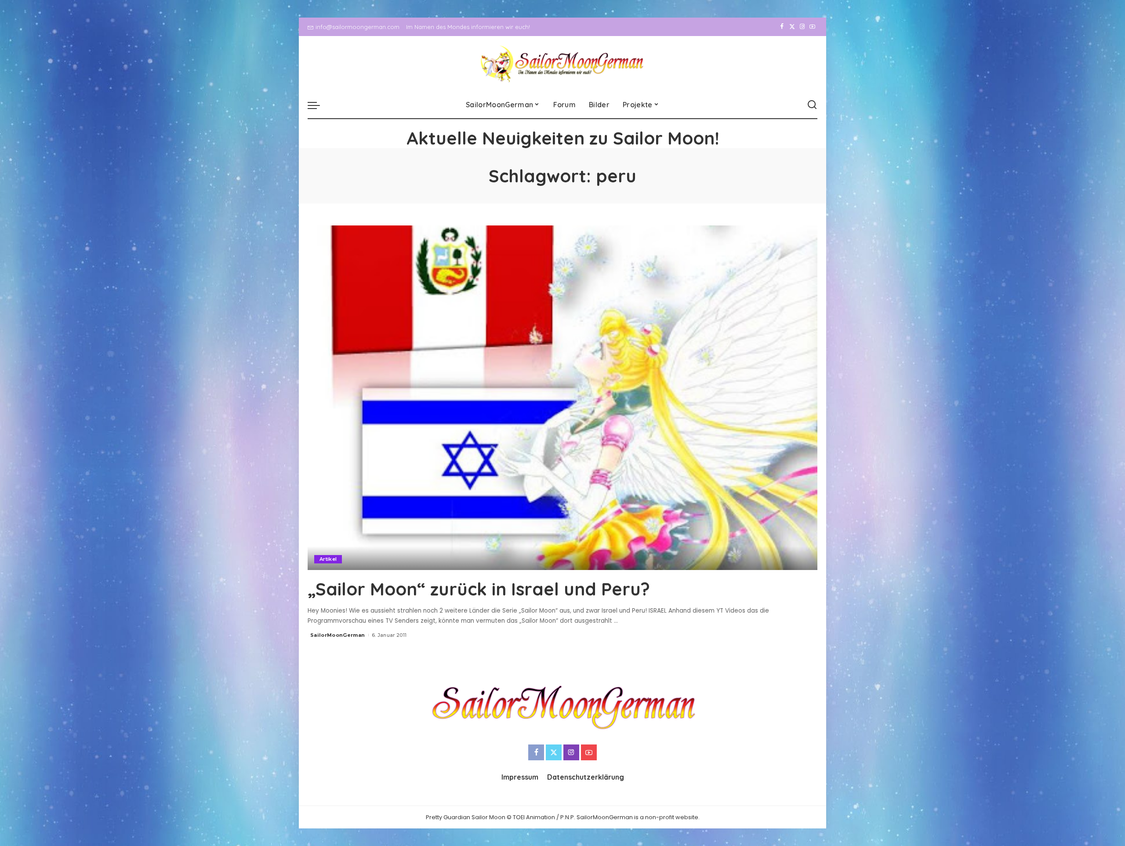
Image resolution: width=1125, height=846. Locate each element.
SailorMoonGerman (337, 635)
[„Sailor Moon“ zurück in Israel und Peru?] (562, 397)
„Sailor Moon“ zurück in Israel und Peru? (479, 589)
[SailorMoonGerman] (563, 64)
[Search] (812, 105)
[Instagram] (802, 27)
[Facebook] (782, 27)
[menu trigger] (318, 105)
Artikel (328, 559)
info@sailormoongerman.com (357, 26)
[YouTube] (812, 27)
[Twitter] (792, 27)
